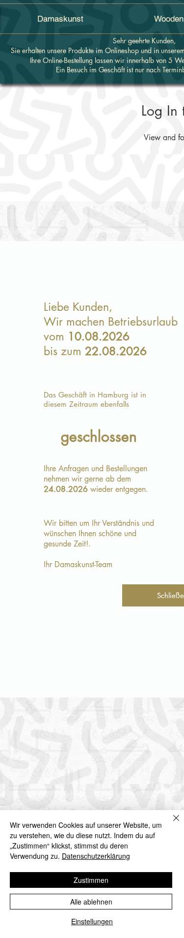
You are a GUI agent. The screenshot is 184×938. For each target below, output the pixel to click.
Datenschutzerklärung (96, 856)
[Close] (170, 824)
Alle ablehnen (91, 902)
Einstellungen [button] (92, 921)
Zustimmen (91, 880)
